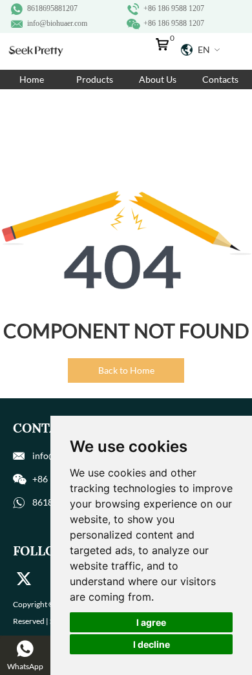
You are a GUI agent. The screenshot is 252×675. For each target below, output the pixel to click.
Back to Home (126, 370)
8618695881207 (52, 8)
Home (31, 79)
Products (94, 79)
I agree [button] (151, 622)
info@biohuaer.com (57, 23)
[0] (165, 47)
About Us (157, 79)
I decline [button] (151, 644)
